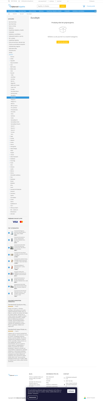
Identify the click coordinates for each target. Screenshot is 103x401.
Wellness (11, 28)
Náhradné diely (13, 48)
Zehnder (12, 214)
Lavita (11, 169)
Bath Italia (13, 67)
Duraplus (13, 95)
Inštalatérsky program (14, 46)
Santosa (13, 116)
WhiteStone (13, 212)
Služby (10, 52)
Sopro (11, 201)
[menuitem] (12, 11)
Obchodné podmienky (52, 386)
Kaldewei (12, 158)
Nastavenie (32, 397)
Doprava (51, 1)
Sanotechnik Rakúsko (15, 189)
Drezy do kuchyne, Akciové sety (17, 42)
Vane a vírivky (12, 26)
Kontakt (59, 1)
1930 (12, 75)
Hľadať (63, 6)
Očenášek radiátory (15, 175)
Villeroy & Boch (14, 207)
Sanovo (12, 56)
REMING (12, 183)
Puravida (13, 111)
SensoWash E (14, 120)
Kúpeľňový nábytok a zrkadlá (16, 30)
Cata (11, 71)
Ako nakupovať (42, 1)
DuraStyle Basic (15, 91)
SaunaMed (13, 197)
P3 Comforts (14, 107)
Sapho (12, 195)
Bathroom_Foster (15, 85)
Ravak (11, 181)
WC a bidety (12, 38)
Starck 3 (13, 130)
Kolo (11, 165)
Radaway (12, 179)
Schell (11, 199)
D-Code (13, 89)
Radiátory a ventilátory (14, 34)
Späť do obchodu (63, 42)
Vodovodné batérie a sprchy (16, 36)
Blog (47, 382)
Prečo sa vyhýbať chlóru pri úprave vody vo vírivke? (36, 377)
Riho (11, 185)
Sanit (11, 187)
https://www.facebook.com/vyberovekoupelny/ (71, 384)
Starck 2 (13, 128)
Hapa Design (13, 148)
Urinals (12, 132)
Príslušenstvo (12, 50)
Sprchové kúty (12, 24)
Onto (12, 114)
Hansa (12, 144)
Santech (12, 191)
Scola (12, 118)
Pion (11, 177)
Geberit (12, 140)
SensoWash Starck (15, 124)
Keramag (12, 160)
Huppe (12, 152)
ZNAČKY (11, 54)
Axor (11, 65)
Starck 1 (13, 126)
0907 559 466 (69, 381)
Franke (12, 138)
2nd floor (13, 77)
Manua (12, 103)
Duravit (12, 73)
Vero (12, 134)
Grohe (12, 142)
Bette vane (13, 69)
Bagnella (13, 83)
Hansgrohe (13, 146)
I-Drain (12, 154)
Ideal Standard (14, 156)
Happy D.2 (13, 101)
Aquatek (12, 60)
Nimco (12, 173)
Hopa (11, 150)
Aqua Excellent (14, 62)
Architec (13, 79)
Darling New (14, 93)
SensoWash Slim (15, 122)
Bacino (12, 81)
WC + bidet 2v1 (14, 210)
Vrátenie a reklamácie (51, 384)
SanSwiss (12, 193)
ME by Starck (14, 105)
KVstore (12, 167)
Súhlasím (71, 391)
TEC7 (11, 205)
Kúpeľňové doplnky (14, 40)
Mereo (12, 171)
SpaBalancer (13, 203)
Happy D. (13, 99)
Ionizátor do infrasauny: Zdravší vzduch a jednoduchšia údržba (35, 383)
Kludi (11, 163)
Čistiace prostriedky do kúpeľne (17, 44)
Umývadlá (11, 32)
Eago (11, 136)
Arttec (11, 58)
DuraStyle (13, 97)
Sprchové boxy (12, 22)
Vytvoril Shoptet (91, 397)
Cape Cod (13, 87)
